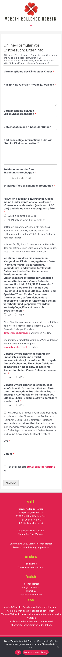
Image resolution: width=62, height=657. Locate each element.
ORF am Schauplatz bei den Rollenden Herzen (31, 610)
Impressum (43, 547)
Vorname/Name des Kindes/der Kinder (29, 71)
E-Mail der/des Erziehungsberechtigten (29, 185)
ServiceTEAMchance (31, 594)
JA (9, 314)
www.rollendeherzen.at (15, 347)
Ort (7, 440)
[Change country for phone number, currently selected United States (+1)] (7, 178)
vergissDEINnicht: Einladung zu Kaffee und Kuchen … (31, 607)
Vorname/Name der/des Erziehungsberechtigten (20, 112)
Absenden (11, 483)
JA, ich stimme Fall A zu (22, 215)
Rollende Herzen (31, 584)
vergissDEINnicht (31, 587)
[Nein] (58, 647)
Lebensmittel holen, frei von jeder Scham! (31, 625)
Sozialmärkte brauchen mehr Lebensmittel (31, 621)
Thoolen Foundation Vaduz (31, 567)
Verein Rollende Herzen (31, 19)
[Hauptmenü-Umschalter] (31, 26)
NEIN (21, 314)
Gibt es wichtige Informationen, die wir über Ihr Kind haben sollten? (28, 141)
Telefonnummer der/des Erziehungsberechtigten (20, 171)
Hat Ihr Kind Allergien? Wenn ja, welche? (30, 84)
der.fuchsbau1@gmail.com (16, 333)
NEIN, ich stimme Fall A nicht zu (27, 220)
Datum (9, 453)
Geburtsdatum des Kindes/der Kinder (28, 126)
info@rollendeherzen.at (31, 523)
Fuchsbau (31, 591)
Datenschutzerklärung (41, 466)
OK (18, 652)
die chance (31, 563)
